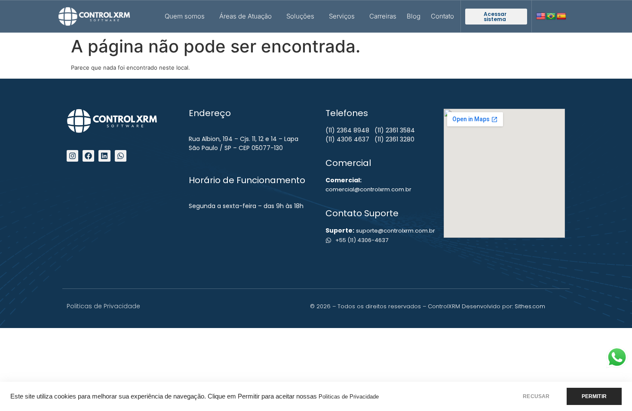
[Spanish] (561, 16)
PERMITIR (594, 396)
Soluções (300, 16)
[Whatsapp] (120, 156)
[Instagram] (72, 156)
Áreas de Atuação (245, 16)
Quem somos (185, 16)
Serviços (342, 16)
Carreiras (382, 16)
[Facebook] (88, 156)
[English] (541, 16)
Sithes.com (530, 306)
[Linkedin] (104, 156)
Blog (413, 16)
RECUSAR (536, 396)
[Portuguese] (551, 16)
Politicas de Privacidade (349, 396)
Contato (442, 16)
